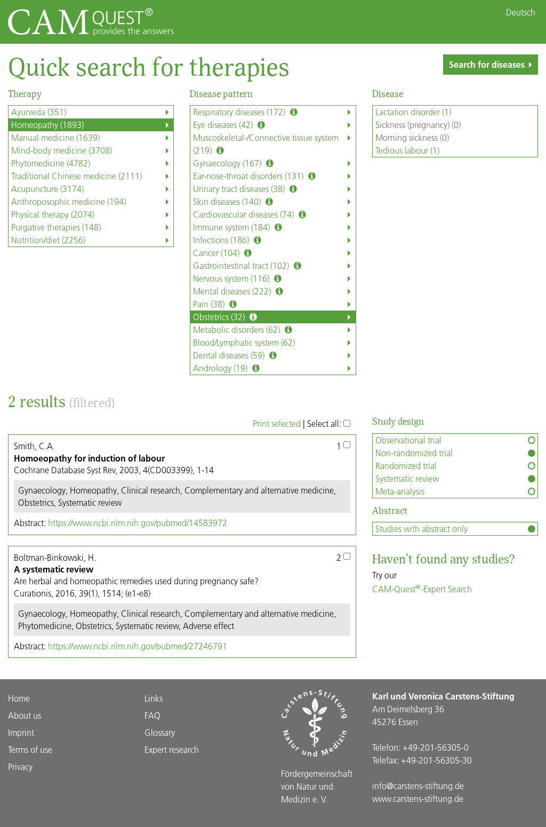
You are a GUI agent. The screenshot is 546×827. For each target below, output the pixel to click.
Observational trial (408, 440)
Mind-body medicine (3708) (61, 150)
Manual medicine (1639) (55, 137)
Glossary (159, 732)
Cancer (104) (217, 252)
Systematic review (407, 478)
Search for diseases (487, 64)
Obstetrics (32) (220, 316)
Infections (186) (222, 239)
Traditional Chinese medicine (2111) (76, 175)
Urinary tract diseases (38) (240, 188)
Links (153, 698)
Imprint (21, 732)
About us (24, 715)
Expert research (171, 749)
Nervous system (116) (232, 278)
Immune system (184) (232, 227)
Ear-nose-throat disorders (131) (249, 175)
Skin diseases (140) (228, 201)
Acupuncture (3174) (47, 188)
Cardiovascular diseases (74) (244, 214)
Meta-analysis (399, 491)
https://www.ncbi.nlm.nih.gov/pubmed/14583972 (137, 522)
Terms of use (30, 749)
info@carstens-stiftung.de (418, 785)
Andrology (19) (221, 367)
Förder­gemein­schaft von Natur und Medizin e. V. (316, 786)
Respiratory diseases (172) (240, 111)
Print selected (277, 423)
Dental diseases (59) (230, 355)
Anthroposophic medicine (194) (68, 201)
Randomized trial (406, 465)
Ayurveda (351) (38, 111)
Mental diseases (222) (233, 291)
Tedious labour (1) (407, 150)
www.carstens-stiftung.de (417, 798)
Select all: (325, 423)
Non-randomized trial (414, 452)
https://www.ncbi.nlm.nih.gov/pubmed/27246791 (137, 645)
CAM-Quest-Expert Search (422, 588)
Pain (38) (210, 303)
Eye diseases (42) (224, 124)
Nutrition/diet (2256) (48, 239)
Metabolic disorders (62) (237, 329)
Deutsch (520, 12)
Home (19, 698)
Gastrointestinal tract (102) (242, 265)
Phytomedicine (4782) (50, 163)
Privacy (20, 766)
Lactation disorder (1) (413, 111)
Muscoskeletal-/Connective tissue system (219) (266, 144)
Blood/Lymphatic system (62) (244, 342)
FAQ (152, 715)
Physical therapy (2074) (52, 214)
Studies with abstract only (421, 528)
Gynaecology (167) (228, 163)
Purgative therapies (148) (56, 227)
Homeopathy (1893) (47, 124)
